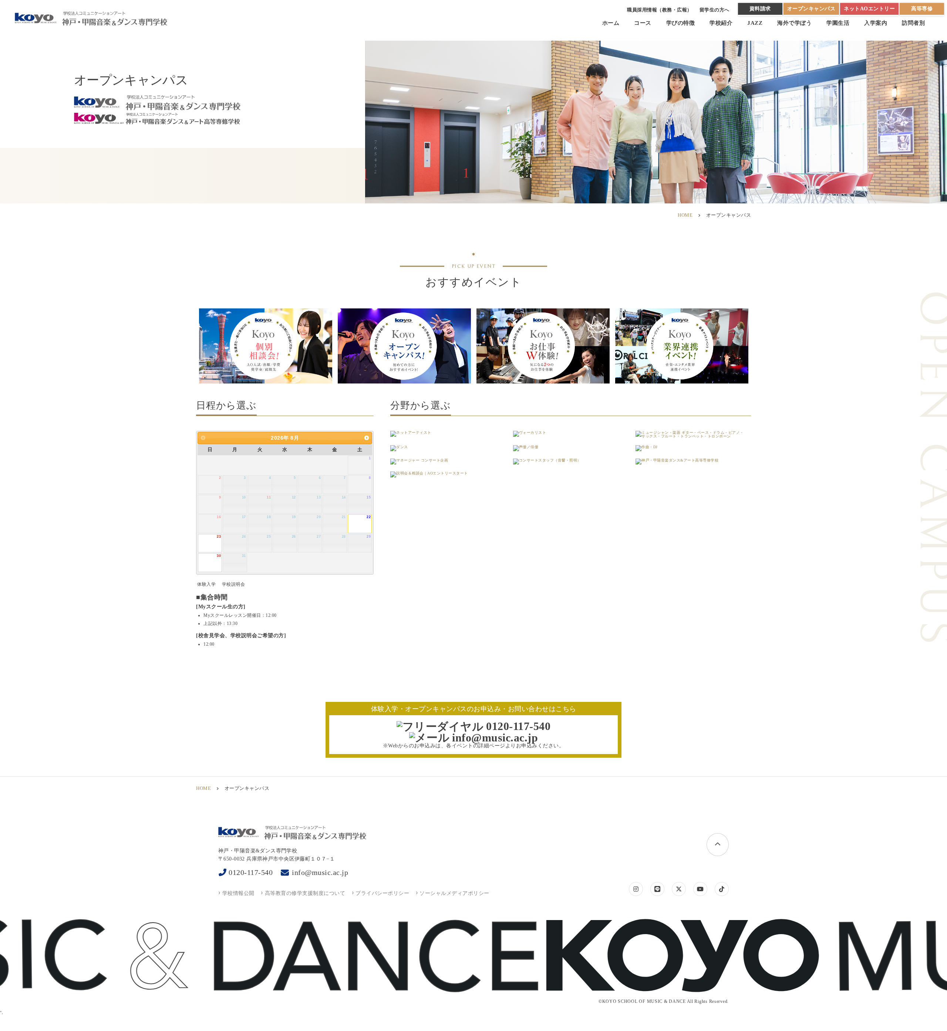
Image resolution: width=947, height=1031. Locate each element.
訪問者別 (913, 23)
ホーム (611, 23)
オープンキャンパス (811, 8)
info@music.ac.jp (320, 872)
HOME (685, 215)
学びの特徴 (680, 23)
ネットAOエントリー (869, 8)
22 (369, 517)
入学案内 (875, 23)
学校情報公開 (238, 893)
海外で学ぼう (794, 23)
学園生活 (837, 23)
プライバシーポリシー (382, 893)
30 (219, 556)
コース (642, 23)
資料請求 (760, 8)
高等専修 (922, 8)
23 (219, 536)
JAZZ (754, 23)
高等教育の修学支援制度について (305, 893)
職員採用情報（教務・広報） (659, 10)
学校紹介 (721, 23)
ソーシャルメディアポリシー (454, 893)
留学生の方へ (714, 10)
